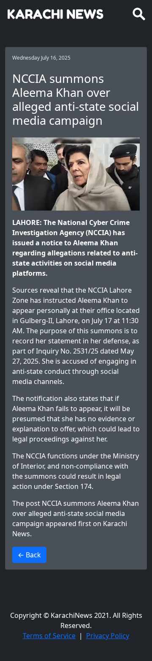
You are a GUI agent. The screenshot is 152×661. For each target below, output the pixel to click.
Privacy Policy (107, 635)
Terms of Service (49, 635)
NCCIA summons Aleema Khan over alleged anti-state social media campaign (75, 513)
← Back (29, 555)
